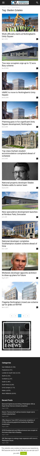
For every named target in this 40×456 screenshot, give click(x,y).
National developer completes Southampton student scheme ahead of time (19, 243)
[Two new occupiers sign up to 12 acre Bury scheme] (20, 52)
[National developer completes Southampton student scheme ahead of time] (20, 230)
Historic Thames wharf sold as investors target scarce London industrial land (18, 413)
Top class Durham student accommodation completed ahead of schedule (18, 153)
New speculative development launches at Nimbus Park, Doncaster (20, 213)
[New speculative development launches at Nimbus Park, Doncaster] (20, 200)
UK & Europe (6, 387)
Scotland (4, 379)
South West (5, 384)
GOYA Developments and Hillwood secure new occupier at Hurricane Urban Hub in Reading (19, 431)
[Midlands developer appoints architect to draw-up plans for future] (20, 261)
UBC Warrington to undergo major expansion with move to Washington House (19, 439)
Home (3, 7)
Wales (4, 390)
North (4, 376)
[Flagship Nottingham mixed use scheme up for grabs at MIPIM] (20, 291)
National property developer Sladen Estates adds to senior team (18, 184)
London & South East (8, 373)
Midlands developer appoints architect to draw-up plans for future (19, 274)
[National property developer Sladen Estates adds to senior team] (20, 171)
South (4, 382)
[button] (3, 2)
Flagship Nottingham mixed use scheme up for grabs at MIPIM (20, 303)
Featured (5, 370)
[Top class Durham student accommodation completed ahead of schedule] (20, 140)
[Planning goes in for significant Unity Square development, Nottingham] (20, 110)
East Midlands (6, 367)
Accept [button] (23, 453)
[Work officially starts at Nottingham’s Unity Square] (20, 22)
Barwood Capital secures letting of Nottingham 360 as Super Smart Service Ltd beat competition (18, 405)
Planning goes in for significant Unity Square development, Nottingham (18, 123)
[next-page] (27, 315)
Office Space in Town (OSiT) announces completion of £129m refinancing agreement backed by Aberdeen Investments (18, 422)
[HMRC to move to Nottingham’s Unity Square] (20, 81)
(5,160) (8, 367)
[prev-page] (11, 315)
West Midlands (6, 393)
